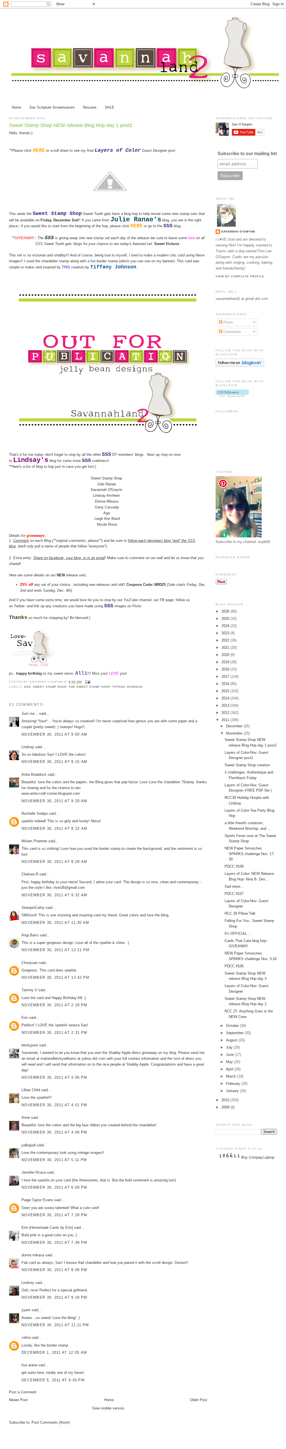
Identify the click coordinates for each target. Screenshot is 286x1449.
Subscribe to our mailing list (247, 153)
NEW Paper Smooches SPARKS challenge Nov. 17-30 (250, 853)
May (230, 1062)
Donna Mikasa (106, 501)
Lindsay (28, 747)
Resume (89, 107)
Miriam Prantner (34, 841)
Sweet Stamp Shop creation (247, 765)
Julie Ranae (107, 484)
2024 (225, 626)
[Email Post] (87, 681)
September (235, 1033)
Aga (106, 513)
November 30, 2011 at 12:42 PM (56, 977)
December (235, 726)
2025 (225, 618)
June (230, 1055)
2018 (225, 669)
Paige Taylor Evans (37, 1200)
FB (162, 600)
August (232, 1040)
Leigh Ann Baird (108, 519)
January (233, 1091)
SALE (109, 107)
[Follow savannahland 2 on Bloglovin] (240, 365)
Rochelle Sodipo (35, 813)
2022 (225, 640)
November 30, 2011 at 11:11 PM (55, 1325)
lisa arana (29, 1365)
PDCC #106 (234, 966)
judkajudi (29, 1145)
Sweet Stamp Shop (107, 478)
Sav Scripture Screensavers (52, 107)
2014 (225, 698)
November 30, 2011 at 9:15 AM (54, 762)
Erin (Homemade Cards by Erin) (47, 1227)
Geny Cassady (107, 507)
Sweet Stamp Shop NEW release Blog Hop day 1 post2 (70, 125)
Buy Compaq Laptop (257, 1157)
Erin (25, 1017)
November (235, 733)
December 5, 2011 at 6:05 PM (53, 1380)
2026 (225, 611)
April (230, 1069)
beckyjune (30, 1045)
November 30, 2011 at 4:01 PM (54, 1105)
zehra (26, 1337)
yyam (26, 1310)
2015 (225, 691)
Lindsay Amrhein (106, 495)
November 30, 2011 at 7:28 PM (54, 1215)
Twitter (19, 606)
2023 (225, 633)
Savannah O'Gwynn (106, 490)
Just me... (30, 713)
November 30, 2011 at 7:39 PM (54, 1242)
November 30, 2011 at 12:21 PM (56, 950)
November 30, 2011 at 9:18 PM (54, 1297)
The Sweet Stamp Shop (89, 686)
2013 (225, 705)
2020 (225, 655)
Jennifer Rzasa (34, 1172)
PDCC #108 (234, 866)
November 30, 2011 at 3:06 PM (54, 1077)
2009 (225, 1107)
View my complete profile (240, 276)
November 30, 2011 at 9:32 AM (54, 895)
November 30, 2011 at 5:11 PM (54, 1160)
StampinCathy (33, 907)
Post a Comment (22, 1392)
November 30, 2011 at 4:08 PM (54, 1132)
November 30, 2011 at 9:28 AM (54, 862)
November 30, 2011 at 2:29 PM (54, 1005)
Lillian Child (31, 1090)
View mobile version (108, 1408)
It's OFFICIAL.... (238, 933)
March (231, 1076)
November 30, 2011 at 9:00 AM (54, 734)
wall (160, 558)
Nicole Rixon (107, 524)
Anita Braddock (34, 774)
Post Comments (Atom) (51, 1422)
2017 (225, 676)
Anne (26, 1117)
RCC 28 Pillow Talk (240, 913)
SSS (49, 238)
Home (16, 107)
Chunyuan (30, 963)
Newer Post (18, 1400)
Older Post (198, 1400)
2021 (225, 647)
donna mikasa (33, 1255)
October (233, 1026)
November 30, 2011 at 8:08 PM (54, 1270)
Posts (227, 322)
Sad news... (234, 886)
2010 (225, 1100)
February (233, 1083)
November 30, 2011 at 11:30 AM (55, 923)
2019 (225, 662)
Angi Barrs (30, 935)
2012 (225, 713)
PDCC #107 (234, 894)
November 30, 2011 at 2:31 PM (54, 1033)
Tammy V (29, 990)
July (230, 1047)
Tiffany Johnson (127, 686)
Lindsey (28, 1283)
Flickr (136, 606)
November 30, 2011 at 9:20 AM (54, 801)
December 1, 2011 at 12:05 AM (54, 1352)
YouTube (130, 600)
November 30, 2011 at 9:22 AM (54, 828)
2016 (225, 684)
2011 (225, 720)
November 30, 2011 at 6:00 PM (54, 1187)
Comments (231, 332)
